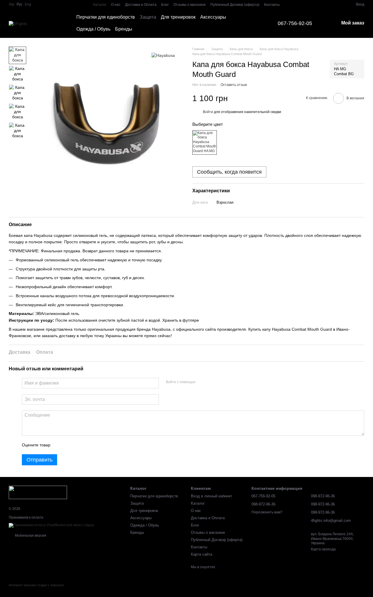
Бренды (123, 29)
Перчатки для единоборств (105, 17)
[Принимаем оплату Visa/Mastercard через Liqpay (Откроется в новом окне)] (51, 525)
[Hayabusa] (163, 55)
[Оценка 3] (78, 444)
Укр (11, 4)
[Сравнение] (330, 4)
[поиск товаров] (255, 23)
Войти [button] (208, 112)
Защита (148, 17)
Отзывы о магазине (189, 5)
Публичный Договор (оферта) (234, 5)
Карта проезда (323, 549)
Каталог (99, 5)
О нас (115, 5)
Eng (28, 4)
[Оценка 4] (88, 444)
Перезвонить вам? (266, 512)
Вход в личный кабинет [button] (211, 496)
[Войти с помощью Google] (210, 382)
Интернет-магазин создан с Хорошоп (36, 585)
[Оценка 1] (60, 444)
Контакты (272, 5)
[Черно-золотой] (204, 142)
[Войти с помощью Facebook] (201, 382)
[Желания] (341, 4)
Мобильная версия (30, 535)
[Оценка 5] (97, 444)
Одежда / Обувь (93, 29)
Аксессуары (213, 17)
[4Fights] (38, 492)
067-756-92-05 (295, 23)
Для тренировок (178, 17)
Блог (165, 5)
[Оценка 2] (69, 444)
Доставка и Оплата (140, 5)
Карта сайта (201, 554)
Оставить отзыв (234, 85)
